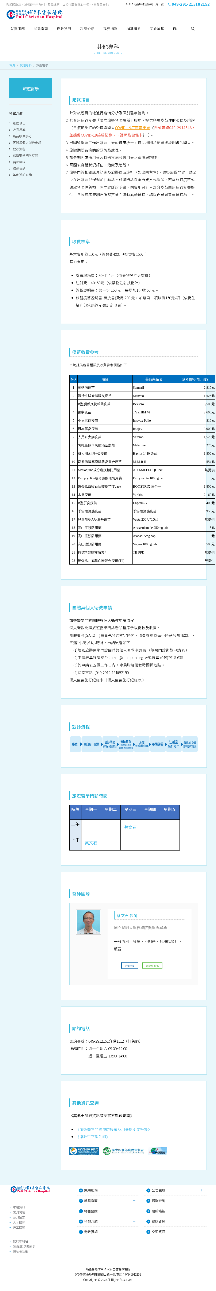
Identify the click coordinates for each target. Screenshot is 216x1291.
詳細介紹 (130, 965)
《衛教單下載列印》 (93, 1136)
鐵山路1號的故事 (24, 1246)
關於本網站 (20, 1241)
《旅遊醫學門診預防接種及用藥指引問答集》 (114, 1129)
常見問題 (19, 1212)
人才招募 (19, 1222)
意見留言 (19, 1217)
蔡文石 (130, 827)
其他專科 (26, 65)
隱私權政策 (20, 1251)
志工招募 (19, 1227)
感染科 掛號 (152, 965)
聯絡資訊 (19, 1207)
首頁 (12, 65)
